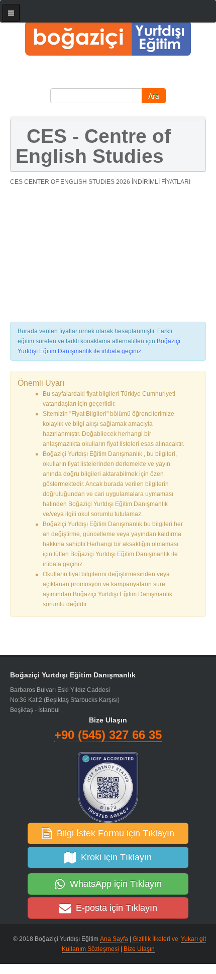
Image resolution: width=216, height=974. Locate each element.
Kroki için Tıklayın (114, 857)
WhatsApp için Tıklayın (113, 884)
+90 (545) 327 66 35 (108, 735)
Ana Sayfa (114, 938)
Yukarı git (193, 938)
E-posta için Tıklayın (114, 908)
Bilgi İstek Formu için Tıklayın (113, 833)
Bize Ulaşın (139, 948)
